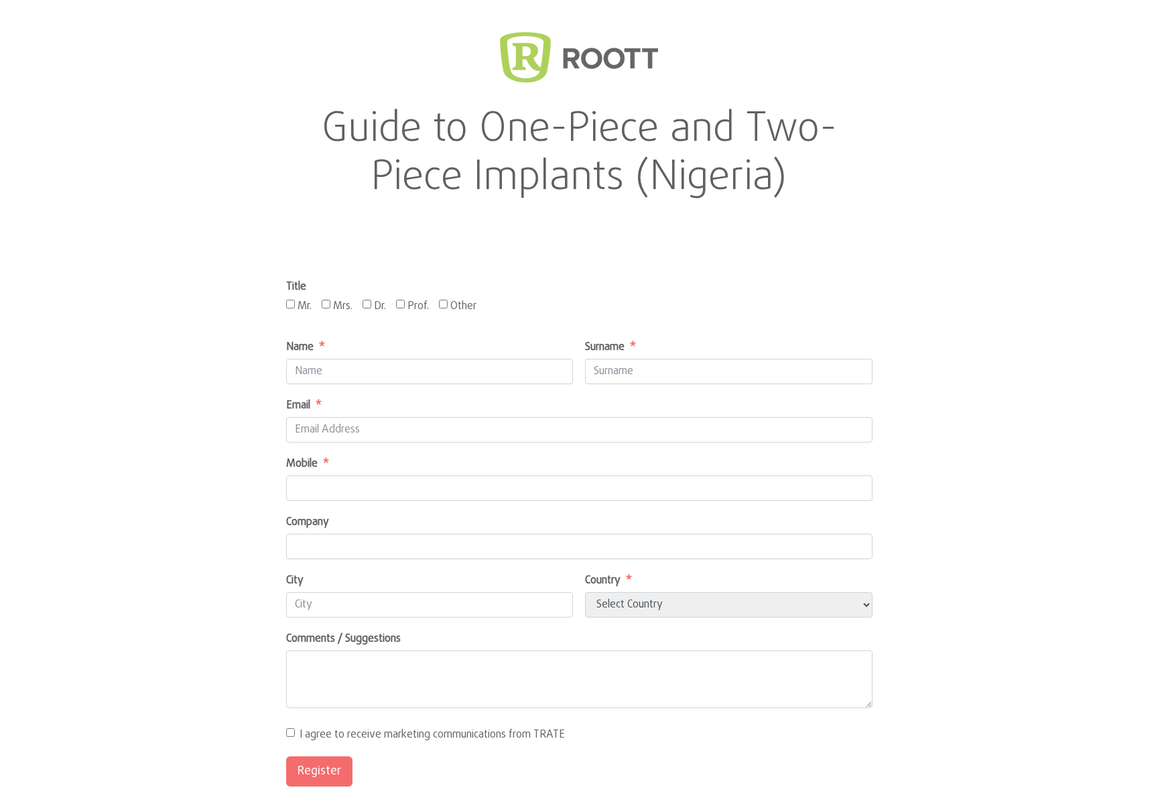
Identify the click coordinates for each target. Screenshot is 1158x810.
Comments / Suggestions (343, 639)
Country (603, 581)
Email (298, 406)
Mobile (302, 464)
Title (296, 287)
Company (307, 522)
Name (300, 347)
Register (319, 771)
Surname (605, 347)
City (295, 581)
